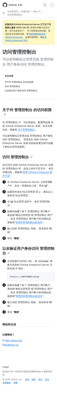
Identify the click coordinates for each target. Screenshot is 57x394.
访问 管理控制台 (15, 157)
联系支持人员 (11, 345)
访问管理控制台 (14, 14)
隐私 (34, 379)
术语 (27, 379)
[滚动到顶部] (50, 387)
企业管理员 (12, 11)
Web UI (36, 11)
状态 (40, 379)
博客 (15, 382)
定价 (47, 379)
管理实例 (25, 11)
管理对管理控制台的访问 (29, 222)
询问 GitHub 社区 (13, 340)
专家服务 (6, 382)
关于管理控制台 (26, 129)
